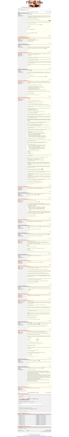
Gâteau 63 (37, 392)
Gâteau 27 (20, 417)
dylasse (19, 301)
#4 (18, 52)
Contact (43, 433)
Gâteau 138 (20, 424)
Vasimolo (19, 45)
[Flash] (31, 398)
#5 (18, 69)
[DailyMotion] (34, 398)
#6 (18, 80)
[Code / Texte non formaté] (26, 398)
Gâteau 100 (20, 421)
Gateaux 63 (20, 428)
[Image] (23, 398)
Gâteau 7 (20, 422)
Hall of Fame (40, 433)
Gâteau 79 (20, 423)
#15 (18, 254)
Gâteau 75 (20, 415)
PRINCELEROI (20, 261)
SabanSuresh (20, 53)
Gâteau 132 (20, 419)
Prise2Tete (27, 433)
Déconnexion (49, 8)
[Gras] (19, 398)
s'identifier (27, 9)
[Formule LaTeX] (27, 398)
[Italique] (20, 398)
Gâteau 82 (20, 418)
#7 (18, 97)
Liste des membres (36, 433)
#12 (18, 225)
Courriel (29, 396)
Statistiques (32, 433)
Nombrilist (19, 220)
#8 (18, 186)
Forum (28, 392)
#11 (18, 219)
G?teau (24, 428)
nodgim (19, 39)
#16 (18, 260)
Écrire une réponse (48, 392)
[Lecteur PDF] (28, 398)
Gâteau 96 (20, 420)
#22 (18, 330)
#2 (18, 38)
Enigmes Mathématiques (32, 392)
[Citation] (25, 398)
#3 (18, 44)
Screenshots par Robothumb (47, 430)
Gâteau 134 (20, 416)
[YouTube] (33, 398)
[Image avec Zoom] (24, 398)
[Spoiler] (29, 398)
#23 (18, 359)
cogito (19, 98)
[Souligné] (21, 398)
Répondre (50, 35)
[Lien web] (22, 398)
